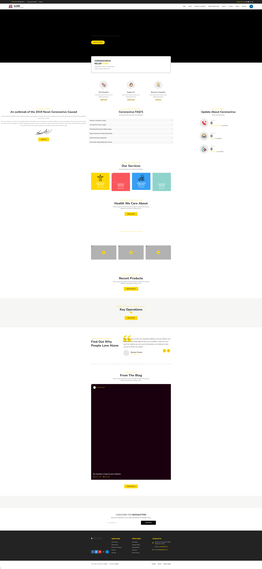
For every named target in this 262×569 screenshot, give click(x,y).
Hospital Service (120, 185)
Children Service (161, 185)
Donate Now (103, 100)
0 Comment (107, 476)
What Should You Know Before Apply (100, 129)
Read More (100, 187)
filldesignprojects (100, 387)
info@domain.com (162, 549)
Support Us (131, 92)
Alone (105, 564)
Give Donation (104, 92)
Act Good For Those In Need (98, 125)
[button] (131, 120)
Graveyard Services (100, 184)
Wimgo (117, 564)
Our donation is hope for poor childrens (107, 474)
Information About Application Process (101, 142)
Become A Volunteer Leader (98, 120)
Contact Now (131, 100)
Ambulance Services (141, 184)
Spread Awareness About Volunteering (101, 133)
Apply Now (158, 100)
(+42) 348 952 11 (20, 1)
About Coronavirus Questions (98, 138)
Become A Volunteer (158, 92)
